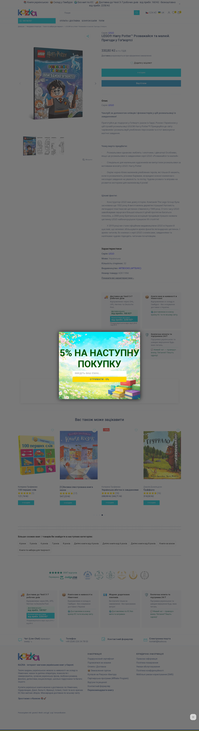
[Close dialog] (136, 335)
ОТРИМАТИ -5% (99, 379)
